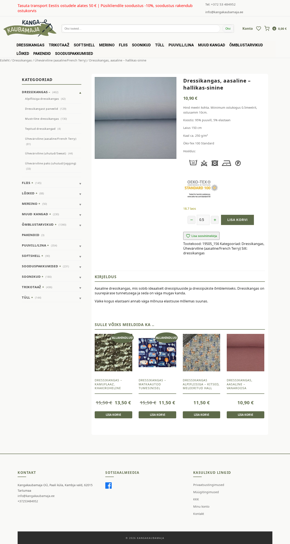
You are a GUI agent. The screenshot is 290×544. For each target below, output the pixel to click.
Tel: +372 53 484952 (220, 4)
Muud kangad (211, 45)
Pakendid (42, 53)
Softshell (84, 45)
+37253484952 (28, 501)
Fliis (123, 45)
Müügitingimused (206, 492)
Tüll (159, 45)
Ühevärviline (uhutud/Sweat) (45, 153)
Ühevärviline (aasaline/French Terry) (60, 60)
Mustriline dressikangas (42, 119)
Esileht (5, 60)
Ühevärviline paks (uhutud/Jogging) (50, 163)
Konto (247, 28)
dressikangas (194, 253)
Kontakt (198, 514)
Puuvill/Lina (181, 45)
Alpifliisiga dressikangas (42, 99)
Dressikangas (30, 45)
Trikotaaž (59, 45)
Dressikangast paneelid (41, 109)
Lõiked (23, 53)
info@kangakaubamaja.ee (224, 12)
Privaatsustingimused (208, 485)
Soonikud (141, 45)
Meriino (107, 45)
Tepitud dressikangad (40, 129)
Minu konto (201, 506)
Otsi (228, 28)
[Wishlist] (258, 28)
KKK (196, 499)
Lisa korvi (237, 220)
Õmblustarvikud (246, 45)
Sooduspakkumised (74, 53)
